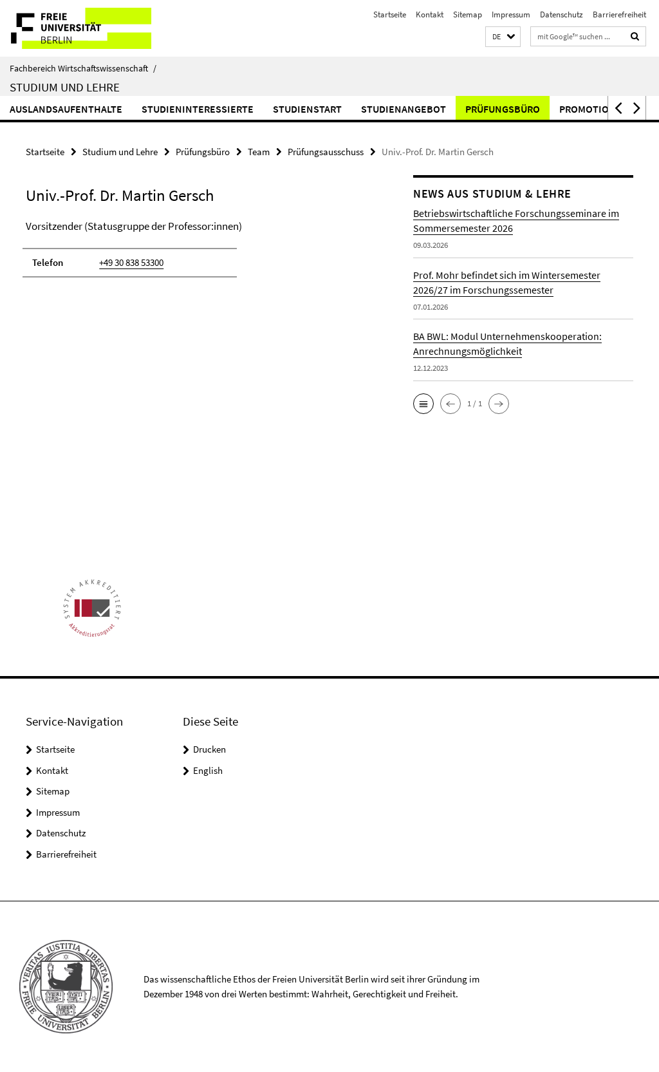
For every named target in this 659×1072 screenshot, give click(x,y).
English (208, 770)
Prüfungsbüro (502, 108)
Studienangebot (403, 108)
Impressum (511, 14)
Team (259, 152)
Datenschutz (561, 14)
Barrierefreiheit (619, 14)
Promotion (587, 108)
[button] (503, 37)
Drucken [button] (209, 749)
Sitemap (467, 14)
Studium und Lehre (65, 87)
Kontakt (429, 14)
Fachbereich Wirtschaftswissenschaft (83, 68)
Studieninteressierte (198, 108)
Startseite (389, 14)
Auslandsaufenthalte (66, 108)
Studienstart (307, 108)
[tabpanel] (199, 254)
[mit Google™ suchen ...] (635, 36)
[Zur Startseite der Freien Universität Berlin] (85, 28)
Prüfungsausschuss (326, 152)
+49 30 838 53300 (131, 262)
